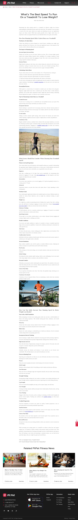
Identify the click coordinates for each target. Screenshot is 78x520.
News (49, 3)
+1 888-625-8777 (9, 502)
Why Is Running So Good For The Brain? (63, 470)
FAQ (69, 506)
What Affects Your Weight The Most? (37, 471)
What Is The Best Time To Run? (13, 470)
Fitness (32, 3)
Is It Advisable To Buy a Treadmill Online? (31, 439)
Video (69, 508)
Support (67, 3)
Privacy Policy (72, 518)
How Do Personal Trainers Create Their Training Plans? (34, 441)
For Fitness (59, 502)
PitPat (24, 3)
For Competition (60, 497)
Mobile (48, 497)
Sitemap (66, 518)
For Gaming (59, 500)
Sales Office (71, 502)
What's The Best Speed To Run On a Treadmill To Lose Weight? (26, 7)
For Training (59, 504)
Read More (21, 481)
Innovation (59, 494)
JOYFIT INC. (11, 518)
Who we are (41, 3)
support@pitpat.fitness (10, 500)
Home (6, 7)
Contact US (58, 3)
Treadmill (48, 500)
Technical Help (71, 504)
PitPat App (49, 494)
